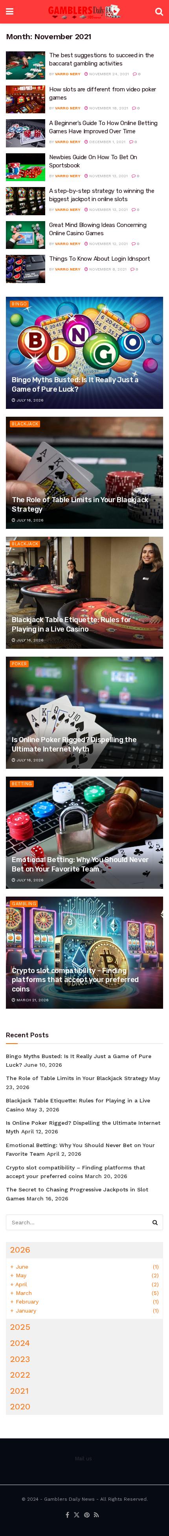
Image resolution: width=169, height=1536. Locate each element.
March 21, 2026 (32, 1000)
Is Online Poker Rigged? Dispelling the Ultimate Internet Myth (74, 744)
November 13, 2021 (108, 176)
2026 (20, 1250)
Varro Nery (68, 74)
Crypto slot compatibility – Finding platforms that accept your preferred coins (75, 979)
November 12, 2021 (108, 243)
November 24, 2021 (108, 74)
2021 (19, 1391)
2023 (20, 1359)
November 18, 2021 (108, 108)
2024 (20, 1343)
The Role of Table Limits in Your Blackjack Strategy (76, 1078)
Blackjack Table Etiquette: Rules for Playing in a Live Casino (71, 624)
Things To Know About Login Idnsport (99, 258)
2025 (20, 1327)
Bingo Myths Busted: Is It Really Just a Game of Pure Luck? (75, 384)
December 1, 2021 (106, 142)
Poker (19, 663)
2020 (20, 1406)
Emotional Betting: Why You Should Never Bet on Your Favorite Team (80, 864)
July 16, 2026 (29, 400)
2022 (20, 1375)
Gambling (24, 903)
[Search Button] (155, 1222)
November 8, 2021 (107, 269)
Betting (22, 783)
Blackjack (25, 424)
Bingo (19, 304)
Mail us (83, 1459)
